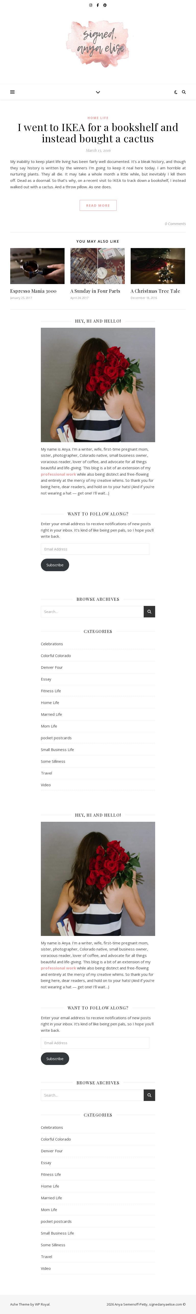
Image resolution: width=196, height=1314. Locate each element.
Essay (46, 679)
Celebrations (52, 643)
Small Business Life (57, 749)
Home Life (98, 118)
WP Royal (42, 1304)
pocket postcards (56, 737)
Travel (46, 773)
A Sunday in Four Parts (95, 291)
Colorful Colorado (56, 655)
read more (98, 205)
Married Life (51, 714)
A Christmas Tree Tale (155, 291)
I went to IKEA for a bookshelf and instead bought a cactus (98, 132)
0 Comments (175, 223)
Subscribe (55, 564)
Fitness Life (51, 690)
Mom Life (49, 726)
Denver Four (52, 667)
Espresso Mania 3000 (33, 291)
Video (46, 784)
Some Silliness (53, 761)
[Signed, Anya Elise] (98, 44)
